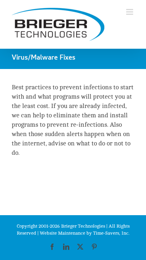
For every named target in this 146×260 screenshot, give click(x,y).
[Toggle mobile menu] (130, 12)
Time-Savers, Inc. (111, 233)
